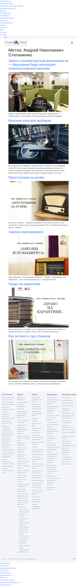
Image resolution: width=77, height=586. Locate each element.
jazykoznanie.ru (6, 575)
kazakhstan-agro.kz (7, 580)
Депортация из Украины (52, 488)
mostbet (3, 28)
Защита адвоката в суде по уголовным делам (23, 438)
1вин (2, 30)
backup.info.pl (5, 1)
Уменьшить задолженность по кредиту (8, 409)
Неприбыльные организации (37, 476)
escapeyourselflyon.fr (8, 568)
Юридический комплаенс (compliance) (36, 430)
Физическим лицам (69, 394)
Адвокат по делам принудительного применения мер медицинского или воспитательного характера (23, 499)
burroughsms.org (6, 4)
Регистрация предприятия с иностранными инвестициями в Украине (52, 469)
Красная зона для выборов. (30, 120)
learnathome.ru (5, 573)
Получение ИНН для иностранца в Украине (52, 424)
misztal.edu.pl (5, 13)
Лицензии (35, 418)
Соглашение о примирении (21, 444)
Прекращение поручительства (7, 422)
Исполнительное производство (67, 458)
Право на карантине (24, 284)
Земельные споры (68, 413)
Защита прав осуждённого (21, 490)
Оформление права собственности (68, 417)
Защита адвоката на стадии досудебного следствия (22, 405)
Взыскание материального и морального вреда (68, 427)
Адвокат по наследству (65, 409)
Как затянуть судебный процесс (8, 449)
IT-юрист (35, 447)
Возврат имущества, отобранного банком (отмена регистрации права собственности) (8, 431)
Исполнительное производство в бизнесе (37, 492)
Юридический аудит (36, 424)
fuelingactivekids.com (8, 8)
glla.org (3, 11)
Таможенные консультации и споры (37, 459)
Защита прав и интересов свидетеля (22, 450)
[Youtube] (74, 558)
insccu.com (4, 570)
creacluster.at (5, 563)
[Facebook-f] (72, 558)
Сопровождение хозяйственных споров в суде (37, 485)
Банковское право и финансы (38, 443)
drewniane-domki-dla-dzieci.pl (11, 6)
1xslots (2, 25)
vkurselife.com (5, 585)
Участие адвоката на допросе (22, 421)
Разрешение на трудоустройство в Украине (53, 431)
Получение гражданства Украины (51, 438)
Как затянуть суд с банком (29, 336)
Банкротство (36, 497)
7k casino (3, 35)
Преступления (21, 507)
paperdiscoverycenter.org (10, 582)
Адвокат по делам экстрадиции (23, 485)
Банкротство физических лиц (67, 463)
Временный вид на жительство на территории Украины (53, 410)
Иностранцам (52, 394)
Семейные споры (67, 403)
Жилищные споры (68, 405)
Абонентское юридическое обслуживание (36, 406)
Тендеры (34, 421)
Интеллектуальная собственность (38, 450)
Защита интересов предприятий (23, 471)
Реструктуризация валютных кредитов (8, 403)
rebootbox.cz (5, 16)
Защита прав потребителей (66, 421)
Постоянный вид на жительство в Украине (53, 417)
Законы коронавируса (25, 232)
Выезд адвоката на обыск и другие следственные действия (23, 414)
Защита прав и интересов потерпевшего (22, 457)
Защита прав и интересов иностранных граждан (22, 478)
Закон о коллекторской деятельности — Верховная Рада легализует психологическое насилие (38, 64)
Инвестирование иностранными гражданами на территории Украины (52, 458)
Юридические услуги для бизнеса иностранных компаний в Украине (53, 480)
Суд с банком (7, 394)
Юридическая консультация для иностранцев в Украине (52, 401)
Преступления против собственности (24, 534)
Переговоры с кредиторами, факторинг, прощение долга (7, 442)
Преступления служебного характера (23, 541)
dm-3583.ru (4, 566)
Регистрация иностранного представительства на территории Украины (53, 447)
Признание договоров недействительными (8, 416)
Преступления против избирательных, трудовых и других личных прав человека (24, 524)
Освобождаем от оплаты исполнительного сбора (7, 469)
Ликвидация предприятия (36, 500)
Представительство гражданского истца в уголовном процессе (23, 465)
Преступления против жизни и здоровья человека (24, 513)
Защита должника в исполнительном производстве (8, 455)
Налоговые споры (38, 454)
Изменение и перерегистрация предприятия (37, 437)
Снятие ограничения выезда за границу (8, 461)
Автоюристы (66, 397)
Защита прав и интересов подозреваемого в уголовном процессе (23, 429)
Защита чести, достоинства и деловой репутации (68, 443)
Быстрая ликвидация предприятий (36, 506)
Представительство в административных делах (68, 435)
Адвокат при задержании (21, 398)
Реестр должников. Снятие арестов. (8, 398)
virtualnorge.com (6, 23)
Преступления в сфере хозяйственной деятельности (24, 549)
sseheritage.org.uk (7, 18)
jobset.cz (3, 578)
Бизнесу (35, 394)
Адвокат (20, 394)
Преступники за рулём (26, 177)
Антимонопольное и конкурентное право (38, 466)
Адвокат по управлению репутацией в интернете (66, 451)
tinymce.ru (4, 20)
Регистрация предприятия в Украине (37, 400)
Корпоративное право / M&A (37, 472)
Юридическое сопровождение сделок (37, 413)
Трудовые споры (67, 400)
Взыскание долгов (38, 480)
